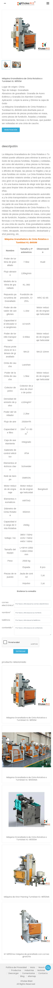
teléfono (6, 620)
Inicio (32, 967)
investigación (10, 130)
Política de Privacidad (16, 967)
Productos (16, 970)
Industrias (29, 970)
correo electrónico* (8, 604)
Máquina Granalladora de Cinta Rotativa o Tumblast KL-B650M (26, 718)
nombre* (6, 612)
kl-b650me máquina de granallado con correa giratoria (26, 955)
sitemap (32, 976)
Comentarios (28, 973)
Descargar (13, 973)
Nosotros (42, 967)
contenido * (7, 627)
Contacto (43, 973)
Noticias (41, 970)
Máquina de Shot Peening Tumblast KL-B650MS (26, 897)
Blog (22, 976)
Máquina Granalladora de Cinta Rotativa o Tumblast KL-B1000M (26, 838)
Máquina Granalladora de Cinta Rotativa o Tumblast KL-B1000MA (26, 778)
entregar (20, 651)
